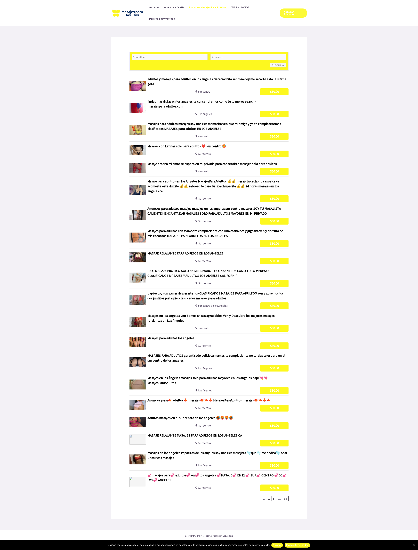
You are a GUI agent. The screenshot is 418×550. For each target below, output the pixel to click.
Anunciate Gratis (174, 7)
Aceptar (277, 545)
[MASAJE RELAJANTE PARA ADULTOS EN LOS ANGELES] (208, 257)
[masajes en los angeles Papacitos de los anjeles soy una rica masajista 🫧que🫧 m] (208, 459)
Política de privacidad (297, 545)
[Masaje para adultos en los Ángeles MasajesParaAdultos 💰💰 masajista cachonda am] (208, 190)
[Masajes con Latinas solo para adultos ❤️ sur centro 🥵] (208, 150)
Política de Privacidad (162, 18)
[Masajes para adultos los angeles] (208, 342)
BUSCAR (276, 65)
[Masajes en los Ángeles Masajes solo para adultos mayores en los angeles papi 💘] (208, 384)
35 (285, 498)
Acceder (154, 7)
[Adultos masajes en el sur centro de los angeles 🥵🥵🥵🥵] (208, 422)
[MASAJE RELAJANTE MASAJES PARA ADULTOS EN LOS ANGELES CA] (208, 439)
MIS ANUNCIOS (240, 7)
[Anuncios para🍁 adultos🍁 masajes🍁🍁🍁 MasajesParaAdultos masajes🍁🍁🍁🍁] (208, 404)
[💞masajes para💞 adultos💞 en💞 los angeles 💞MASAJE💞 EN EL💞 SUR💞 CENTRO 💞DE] (208, 482)
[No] (414, 545)
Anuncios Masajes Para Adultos (207, 7)
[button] (293, 13)
